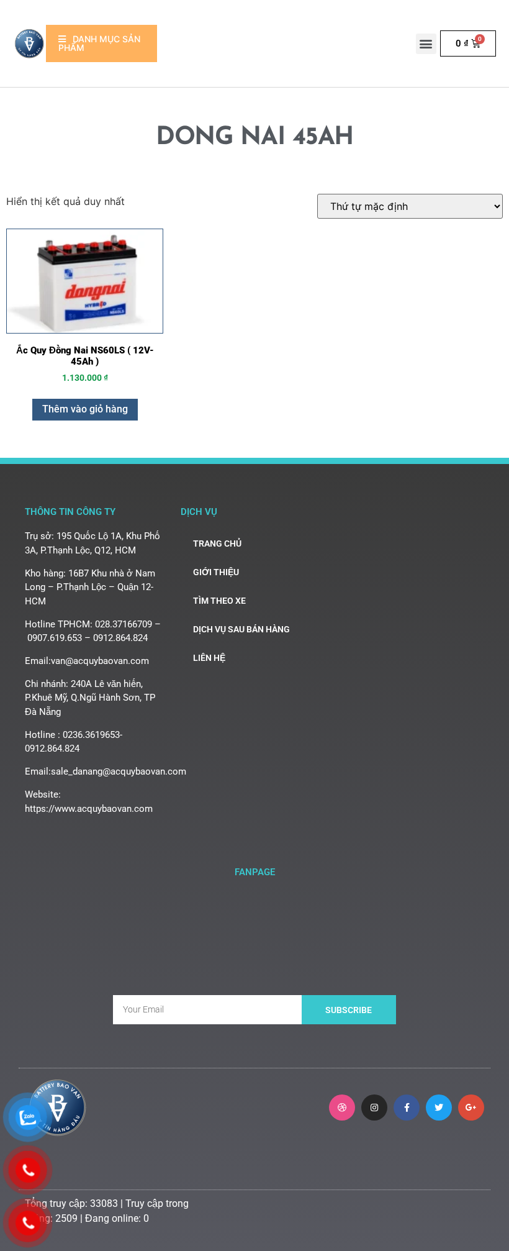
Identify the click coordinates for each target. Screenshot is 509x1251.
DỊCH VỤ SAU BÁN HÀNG (241, 629)
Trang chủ (217, 543)
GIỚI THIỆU (216, 572)
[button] (426, 44)
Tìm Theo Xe (219, 601)
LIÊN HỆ (209, 658)
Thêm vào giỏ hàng (85, 409)
